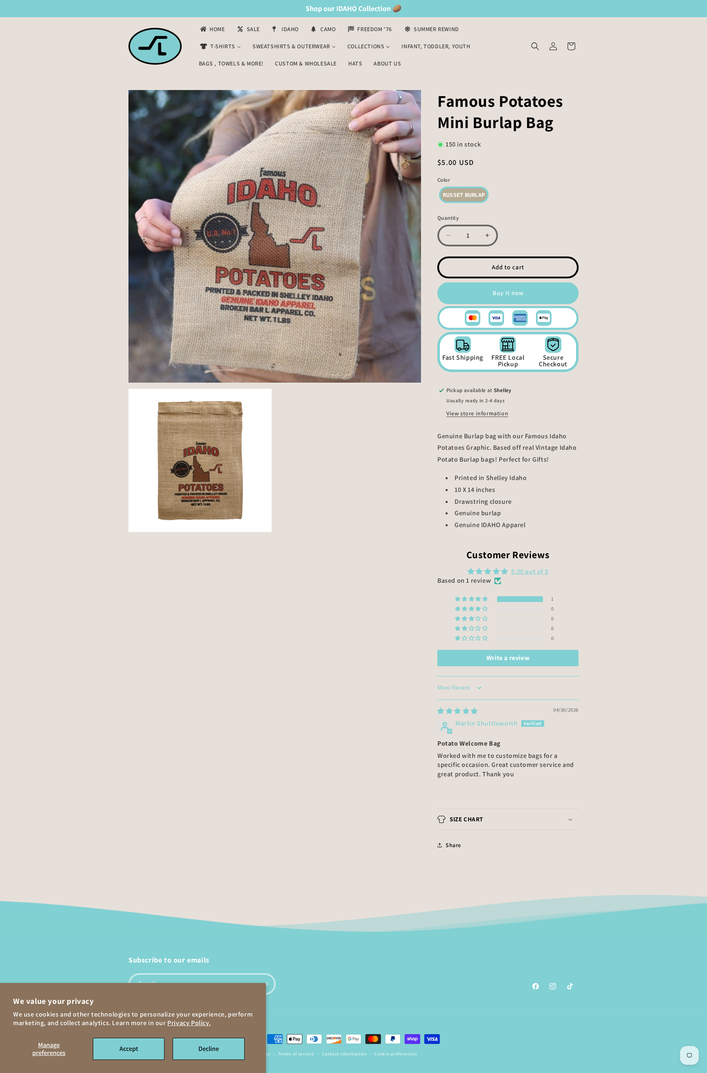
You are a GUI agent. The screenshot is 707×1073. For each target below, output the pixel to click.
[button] (535, 46)
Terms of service (296, 1054)
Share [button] (453, 845)
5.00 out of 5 (529, 571)
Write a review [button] (507, 658)
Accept (128, 1048)
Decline (208, 1048)
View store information (477, 413)
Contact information (344, 1054)
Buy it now (508, 293)
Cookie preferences (395, 1054)
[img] (457, 711)
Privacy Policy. (189, 1023)
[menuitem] (212, 29)
